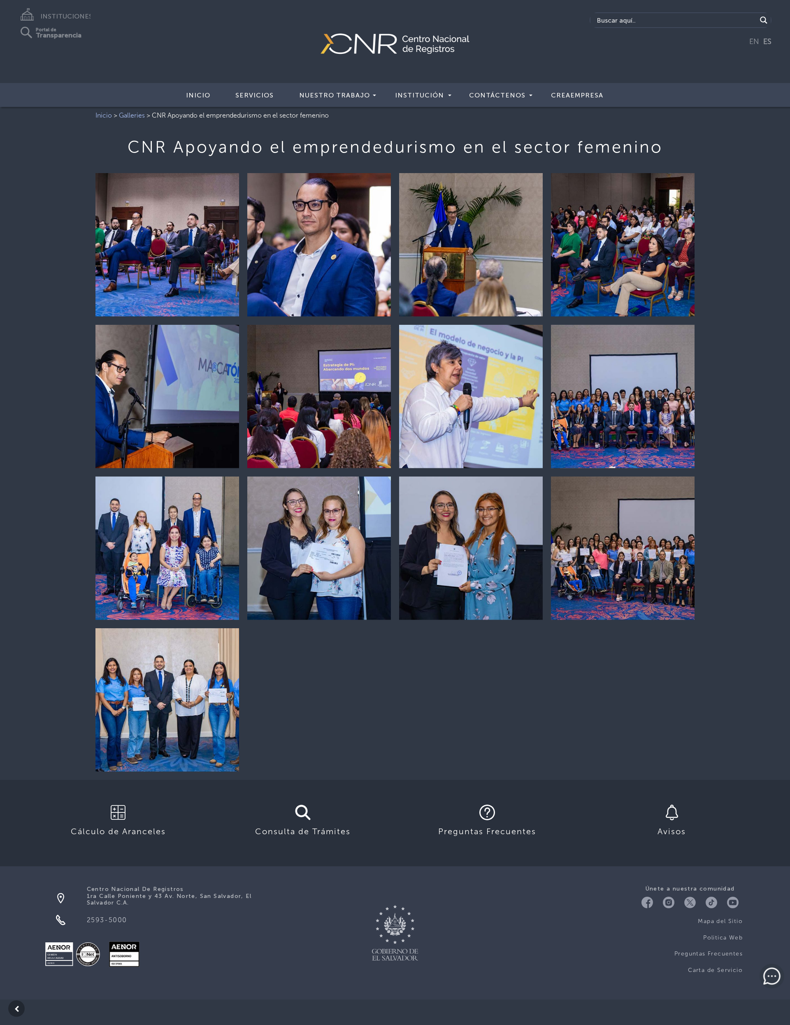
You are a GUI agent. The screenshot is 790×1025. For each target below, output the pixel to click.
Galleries (132, 115)
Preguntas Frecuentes (708, 953)
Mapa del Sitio (720, 921)
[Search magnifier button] (764, 20)
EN (754, 41)
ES (767, 41)
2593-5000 (107, 920)
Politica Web (723, 937)
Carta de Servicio (715, 970)
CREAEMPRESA (577, 95)
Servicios (254, 95)
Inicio (198, 95)
